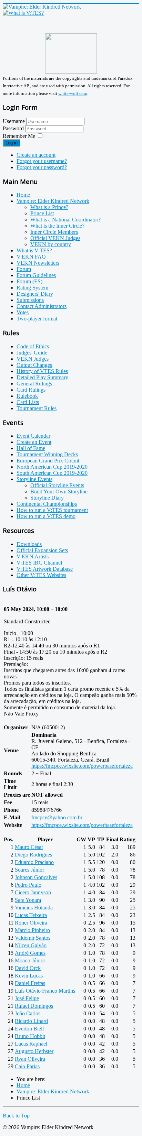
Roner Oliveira (31, 923)
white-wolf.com (72, 93)
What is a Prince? (49, 207)
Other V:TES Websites (41, 575)
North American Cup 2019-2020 (52, 467)
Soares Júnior (29, 870)
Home (23, 195)
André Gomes (30, 953)
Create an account (36, 155)
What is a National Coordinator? (65, 219)
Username (14, 121)
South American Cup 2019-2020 (52, 473)
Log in (12, 142)
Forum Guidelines (36, 275)
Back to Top (16, 1115)
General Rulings (34, 383)
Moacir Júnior (30, 960)
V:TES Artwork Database (45, 569)
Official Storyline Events (57, 485)
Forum (24, 269)
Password (14, 128)
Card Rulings (31, 390)
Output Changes (34, 365)
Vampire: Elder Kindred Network (53, 201)
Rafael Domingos (34, 1006)
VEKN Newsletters (38, 263)
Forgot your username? (42, 161)
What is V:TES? (34, 250)
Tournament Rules (37, 408)
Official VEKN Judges (55, 238)
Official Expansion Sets (42, 550)
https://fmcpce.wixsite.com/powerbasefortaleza (82, 766)
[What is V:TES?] (23, 13)
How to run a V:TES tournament (52, 510)
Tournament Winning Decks (47, 454)
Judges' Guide (32, 353)
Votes (23, 312)
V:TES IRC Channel (39, 563)
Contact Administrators (42, 306)
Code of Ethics (33, 346)
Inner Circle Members (54, 232)
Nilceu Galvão (31, 945)
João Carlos (27, 1013)
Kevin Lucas (29, 976)
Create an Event (34, 442)
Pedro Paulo (28, 885)
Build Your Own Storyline (59, 491)
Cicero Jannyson (33, 892)
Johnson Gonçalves (36, 877)
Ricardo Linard (31, 1021)
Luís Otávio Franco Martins (45, 991)
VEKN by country (50, 244)
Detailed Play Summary (42, 377)
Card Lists (28, 402)
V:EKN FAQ (31, 257)
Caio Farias (27, 1066)
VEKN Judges (33, 359)
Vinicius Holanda (34, 907)
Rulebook (27, 396)
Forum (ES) (29, 281)
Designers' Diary (35, 294)
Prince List (42, 213)
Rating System (32, 288)
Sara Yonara (28, 900)
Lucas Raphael (31, 1044)
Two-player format (37, 318)
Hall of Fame (31, 448)
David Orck (28, 968)
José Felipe (27, 998)
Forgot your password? (42, 167)
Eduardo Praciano (34, 862)
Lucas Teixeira (31, 915)
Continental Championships (47, 504)
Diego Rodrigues (33, 855)
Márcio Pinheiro (32, 930)
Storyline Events (34, 479)
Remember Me (19, 136)
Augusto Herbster (34, 1051)
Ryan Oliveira (30, 1059)
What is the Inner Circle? (57, 226)
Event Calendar (33, 436)
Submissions (30, 300)
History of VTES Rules (42, 371)
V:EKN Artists (33, 556)
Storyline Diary (47, 498)
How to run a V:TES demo (46, 516)
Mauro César (29, 847)
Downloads (29, 544)
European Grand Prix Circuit (48, 460)
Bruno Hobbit (30, 1036)
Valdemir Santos (32, 938)
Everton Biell (29, 1028)
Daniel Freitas (30, 983)
